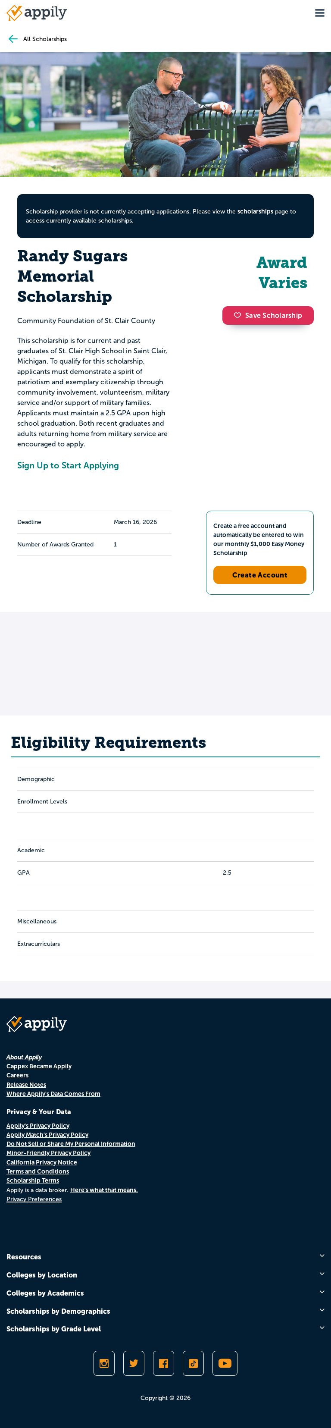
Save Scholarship (273, 315)
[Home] (36, 13)
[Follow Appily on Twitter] (133, 1363)
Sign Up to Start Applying (68, 465)
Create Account (260, 575)
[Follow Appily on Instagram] (104, 1363)
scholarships (255, 211)
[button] (239, 315)
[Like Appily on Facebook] (163, 1363)
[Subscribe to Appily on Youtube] (224, 1363)
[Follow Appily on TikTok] (193, 1363)
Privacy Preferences (34, 1199)
